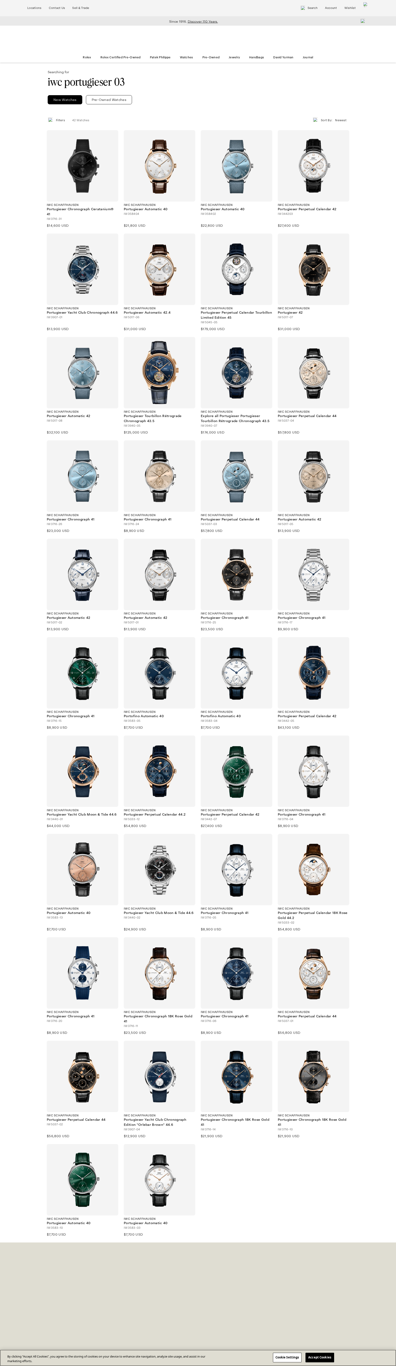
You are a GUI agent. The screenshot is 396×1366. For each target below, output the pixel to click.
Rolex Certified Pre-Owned (120, 57)
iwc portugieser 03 (86, 82)
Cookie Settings (287, 1357)
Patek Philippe (160, 57)
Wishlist (350, 8)
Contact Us (57, 8)
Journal (308, 57)
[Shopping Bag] (365, 8)
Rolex (87, 57)
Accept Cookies (319, 1357)
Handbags (256, 57)
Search (313, 8)
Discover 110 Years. (203, 21)
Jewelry (234, 57)
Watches (186, 57)
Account (331, 8)
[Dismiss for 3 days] (361, 21)
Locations (34, 8)
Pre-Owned (211, 57)
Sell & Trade (80, 8)
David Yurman (283, 57)
